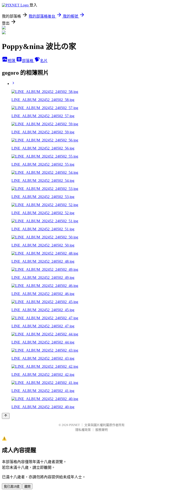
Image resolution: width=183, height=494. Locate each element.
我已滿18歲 (12, 486)
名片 (44, 61)
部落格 (28, 61)
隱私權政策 (83, 429)
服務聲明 (101, 429)
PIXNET (74, 425)
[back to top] (6, 416)
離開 (27, 486)
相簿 (12, 61)
